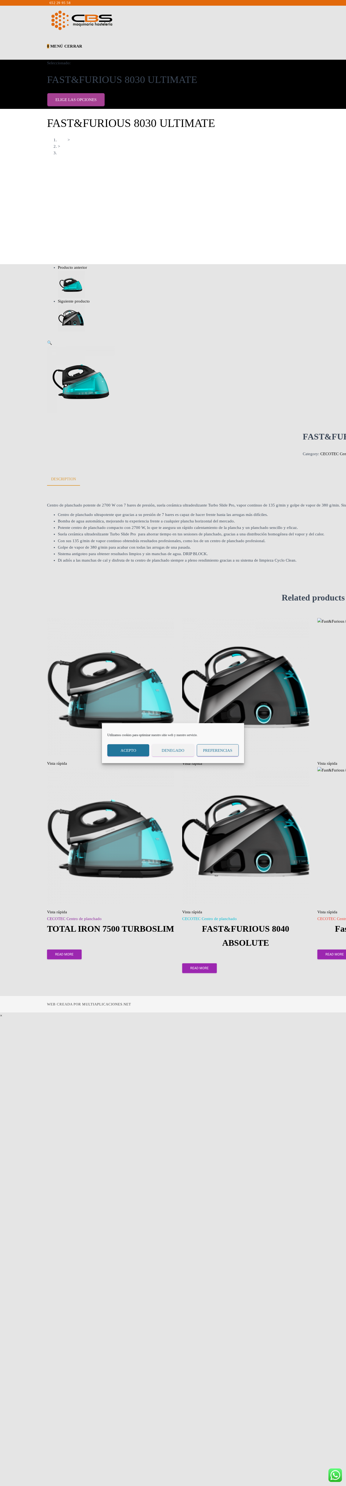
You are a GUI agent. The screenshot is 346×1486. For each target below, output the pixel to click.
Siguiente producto (74, 301)
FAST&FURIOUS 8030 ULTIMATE (88, 153)
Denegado (173, 750)
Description (63, 479)
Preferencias (217, 750)
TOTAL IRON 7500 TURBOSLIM (110, 929)
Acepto (128, 750)
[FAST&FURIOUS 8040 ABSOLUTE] (71, 317)
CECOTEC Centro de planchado (74, 919)
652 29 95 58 (60, 3)
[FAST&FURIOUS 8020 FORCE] (71, 284)
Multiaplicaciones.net (106, 1004)
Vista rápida (57, 763)
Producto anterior (72, 267)
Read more (64, 954)
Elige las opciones (76, 100)
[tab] (67, 479)
